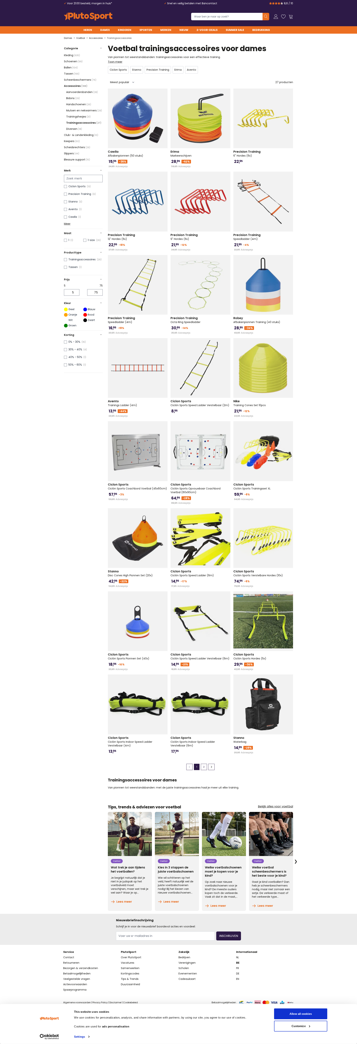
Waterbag (239, 740)
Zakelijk (183, 952)
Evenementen (187, 973)
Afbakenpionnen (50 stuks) (125, 154)
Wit (70, 320)
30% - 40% (75, 349)
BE (237, 963)
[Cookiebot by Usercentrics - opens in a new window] (49, 1037)
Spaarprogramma (74, 990)
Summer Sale (235, 30)
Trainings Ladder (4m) (122, 403)
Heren (87, 30)
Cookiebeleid (130, 1002)
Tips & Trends (130, 979)
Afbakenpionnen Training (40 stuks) (256, 320)
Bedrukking (261, 30)
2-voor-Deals (207, 30)
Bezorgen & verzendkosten (80, 968)
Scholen (183, 968)
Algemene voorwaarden (77, 1002)
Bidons (73, 98)
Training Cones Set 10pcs (249, 403)
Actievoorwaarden (75, 984)
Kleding (72, 55)
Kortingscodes (130, 973)
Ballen (71, 67)
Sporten (145, 30)
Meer (67, 224)
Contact (68, 957)
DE (237, 973)
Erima (178, 70)
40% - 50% (75, 357)
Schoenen (73, 61)
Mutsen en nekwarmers (84, 110)
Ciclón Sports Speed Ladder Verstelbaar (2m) (200, 403)
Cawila (72, 217)
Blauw (91, 309)
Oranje (72, 315)
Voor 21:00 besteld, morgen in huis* (89, 3)
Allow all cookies (301, 1013)
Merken (165, 30)
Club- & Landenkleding (81, 135)
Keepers (72, 141)
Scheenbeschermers (80, 80)
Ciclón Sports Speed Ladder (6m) (192, 573)
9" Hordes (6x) (184, 237)
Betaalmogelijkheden (77, 973)
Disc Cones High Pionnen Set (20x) (130, 573)
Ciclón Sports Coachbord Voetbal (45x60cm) (137, 486)
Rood (91, 315)
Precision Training (79, 194)
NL (237, 957)
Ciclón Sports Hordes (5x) (249, 656)
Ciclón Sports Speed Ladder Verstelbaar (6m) (200, 656)
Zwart (91, 320)
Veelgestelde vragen (76, 979)
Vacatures (127, 963)
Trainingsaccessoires (119, 38)
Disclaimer (115, 1002)
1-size (91, 240)
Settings (79, 1036)
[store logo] (88, 17)
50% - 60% (75, 365)
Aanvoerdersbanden (82, 92)
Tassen (71, 74)
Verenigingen (187, 963)
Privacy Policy (100, 1002)
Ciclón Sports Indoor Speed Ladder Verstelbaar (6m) (193, 741)
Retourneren (71, 963)
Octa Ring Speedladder (185, 320)
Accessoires (96, 38)
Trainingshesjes (78, 116)
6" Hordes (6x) (246, 154)
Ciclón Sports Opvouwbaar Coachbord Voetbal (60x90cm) (196, 488)
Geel (71, 309)
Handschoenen (78, 104)
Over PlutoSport (131, 957)
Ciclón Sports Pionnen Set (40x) (128, 656)
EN (237, 979)
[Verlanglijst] (283, 16)
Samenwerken (130, 968)
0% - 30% (74, 342)
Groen (72, 325)
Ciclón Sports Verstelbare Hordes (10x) (258, 573)
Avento (73, 209)
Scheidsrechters (77, 147)
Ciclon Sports (77, 186)
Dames (105, 30)
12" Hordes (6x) (121, 237)
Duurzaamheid (130, 984)
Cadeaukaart (187, 979)
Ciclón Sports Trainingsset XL (252, 486)
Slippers (71, 153)
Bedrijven (184, 957)
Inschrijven (228, 936)
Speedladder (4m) (246, 237)
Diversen (74, 129)
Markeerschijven (181, 154)
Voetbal (80, 38)
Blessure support (77, 159)
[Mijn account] (276, 16)
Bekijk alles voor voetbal (275, 806)
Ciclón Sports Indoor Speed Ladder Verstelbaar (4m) (130, 741)
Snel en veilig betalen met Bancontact (192, 3)
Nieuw (183, 30)
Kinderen (124, 30)
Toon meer (115, 62)
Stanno (73, 201)
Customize (299, 1025)
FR (237, 968)
